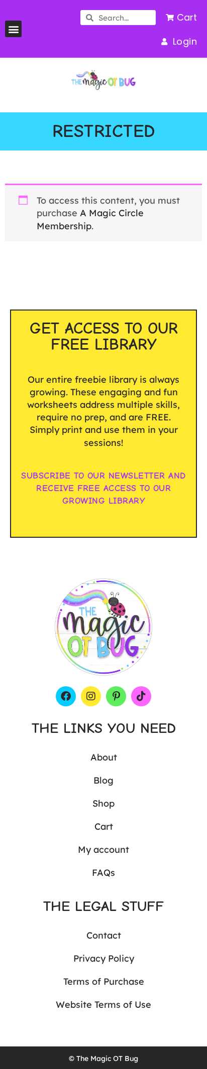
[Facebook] (66, 696)
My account (103, 849)
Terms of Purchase (103, 981)
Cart (103, 826)
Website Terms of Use (103, 1004)
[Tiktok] (141, 696)
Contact (103, 935)
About (103, 757)
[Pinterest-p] (116, 696)
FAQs (103, 872)
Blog (103, 780)
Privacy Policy (103, 958)
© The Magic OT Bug (103, 1058)
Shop (103, 803)
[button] (13, 29)
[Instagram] (91, 696)
